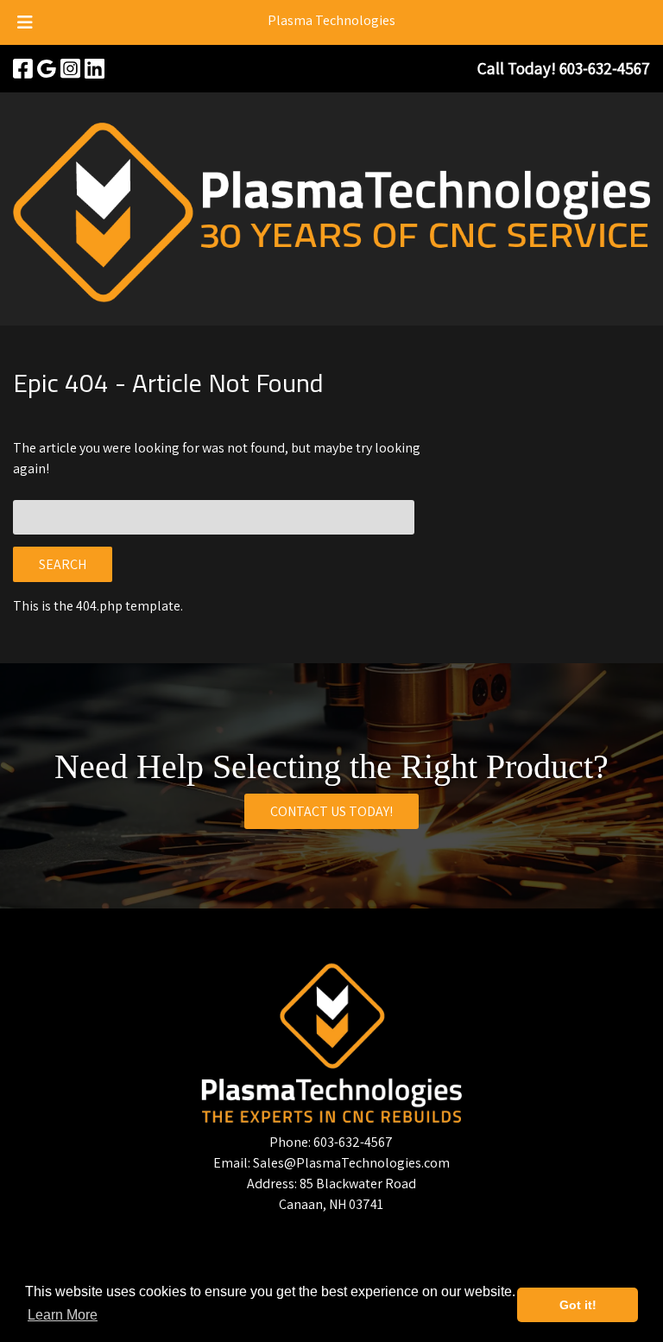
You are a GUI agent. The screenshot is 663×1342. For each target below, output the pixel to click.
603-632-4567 (353, 1142)
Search (62, 564)
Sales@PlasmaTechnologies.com (351, 1163)
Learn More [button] (63, 1314)
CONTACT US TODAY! (331, 811)
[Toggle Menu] (25, 22)
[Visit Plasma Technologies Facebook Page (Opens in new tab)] (23, 68)
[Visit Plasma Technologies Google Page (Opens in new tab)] (46, 68)
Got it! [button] (578, 1305)
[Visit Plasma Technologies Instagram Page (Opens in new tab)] (70, 68)
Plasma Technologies (331, 20)
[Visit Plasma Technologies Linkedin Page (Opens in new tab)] (94, 68)
